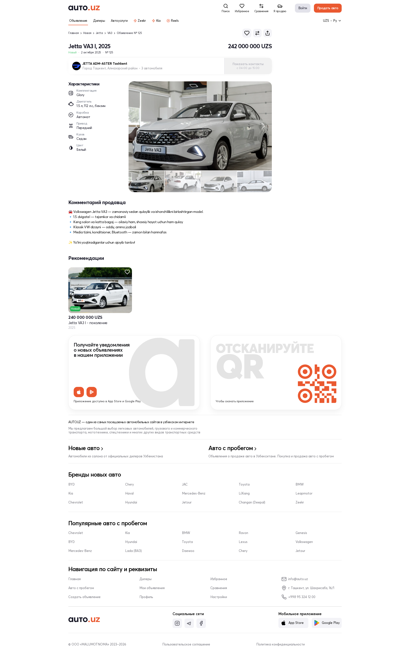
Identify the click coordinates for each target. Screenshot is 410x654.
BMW (300, 484)
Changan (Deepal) (252, 502)
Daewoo (188, 551)
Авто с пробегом (81, 588)
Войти (302, 8)
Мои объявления (152, 588)
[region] (200, 125)
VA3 (109, 33)
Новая (87, 33)
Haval (129, 493)
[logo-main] (84, 8)
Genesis (301, 533)
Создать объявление (84, 597)
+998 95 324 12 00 (301, 597)
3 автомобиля (151, 68)
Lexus (243, 542)
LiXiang (244, 493)
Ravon (243, 533)
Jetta (99, 33)
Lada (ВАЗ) (133, 551)
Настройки (218, 597)
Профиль (146, 597)
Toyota (244, 484)
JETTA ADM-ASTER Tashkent (104, 64)
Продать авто (327, 8)
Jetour (187, 502)
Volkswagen (304, 542)
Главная (73, 33)
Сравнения (218, 588)
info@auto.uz (298, 579)
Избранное (218, 579)
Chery (129, 484)
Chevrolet (75, 502)
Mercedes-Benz (193, 493)
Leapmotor (304, 493)
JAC (185, 484)
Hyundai (131, 502)
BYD (71, 484)
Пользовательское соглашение (186, 644)
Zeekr (300, 502)
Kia (70, 493)
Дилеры (145, 579)
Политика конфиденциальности (280, 644)
